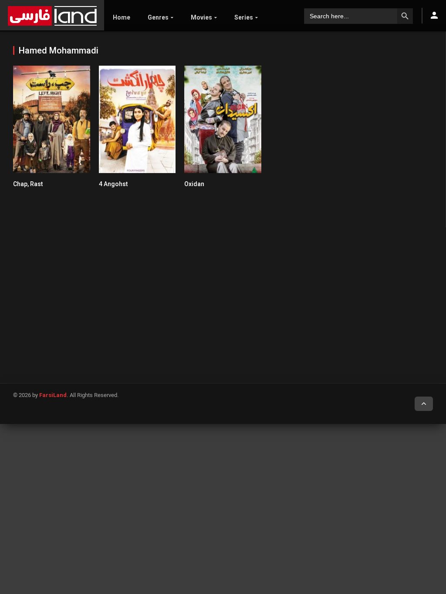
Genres (158, 17)
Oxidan (194, 183)
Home (121, 17)
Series (243, 17)
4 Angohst (113, 183)
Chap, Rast (28, 183)
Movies (201, 17)
